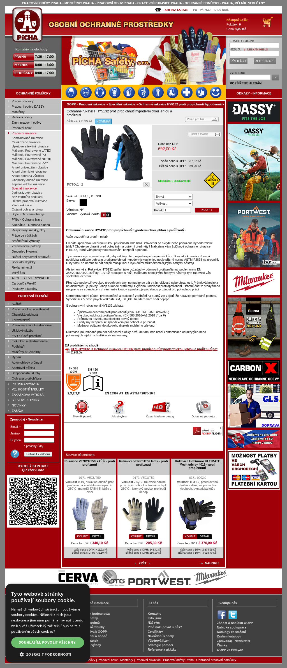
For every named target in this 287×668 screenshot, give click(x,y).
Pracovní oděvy (22, 101)
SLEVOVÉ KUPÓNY (26, 400)
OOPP (71, 104)
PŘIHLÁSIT (238, 61)
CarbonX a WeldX (24, 283)
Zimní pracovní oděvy (26, 122)
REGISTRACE (265, 61)
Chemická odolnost (25, 314)
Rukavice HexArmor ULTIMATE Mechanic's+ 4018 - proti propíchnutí (197, 464)
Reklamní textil (22, 267)
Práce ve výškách (24, 235)
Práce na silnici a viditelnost (30, 309)
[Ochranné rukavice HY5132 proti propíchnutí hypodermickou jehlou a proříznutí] (108, 153)
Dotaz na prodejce (204, 416)
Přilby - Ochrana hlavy (27, 219)
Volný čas (18, 272)
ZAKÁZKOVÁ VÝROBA (27, 394)
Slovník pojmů (82, 416)
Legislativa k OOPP (92, 631)
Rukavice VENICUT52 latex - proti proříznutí (143, 462)
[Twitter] (232, 618)
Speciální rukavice (24, 188)
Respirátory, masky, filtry (28, 230)
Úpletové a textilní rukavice (30, 146)
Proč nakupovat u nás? (165, 627)
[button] (47, 654)
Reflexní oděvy (22, 117)
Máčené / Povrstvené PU (29, 154)
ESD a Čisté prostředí (26, 336)
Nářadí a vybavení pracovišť (31, 256)
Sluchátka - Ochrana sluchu (31, 224)
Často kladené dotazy (160, 416)
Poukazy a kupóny (24, 288)
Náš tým (154, 622)
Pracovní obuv (22, 128)
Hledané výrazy (89, 645)
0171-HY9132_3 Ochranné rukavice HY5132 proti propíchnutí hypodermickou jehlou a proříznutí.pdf (144, 349)
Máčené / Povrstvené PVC (30, 163)
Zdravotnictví (21, 320)
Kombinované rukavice (27, 138)
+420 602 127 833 (175, 9)
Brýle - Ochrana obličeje (28, 214)
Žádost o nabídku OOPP (235, 623)
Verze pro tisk (195, 119)
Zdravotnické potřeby (26, 246)
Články (222, 645)
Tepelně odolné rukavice (28, 184)
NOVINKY (19, 405)
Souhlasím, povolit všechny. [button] (48, 642)
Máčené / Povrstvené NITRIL (32, 159)
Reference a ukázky (162, 649)
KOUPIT (207, 209)
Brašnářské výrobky (26, 240)
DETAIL (97, 536)
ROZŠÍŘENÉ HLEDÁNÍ (246, 83)
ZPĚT (143, 563)
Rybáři (16, 357)
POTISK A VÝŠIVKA (25, 384)
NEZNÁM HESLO (257, 49)
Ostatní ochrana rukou (27, 209)
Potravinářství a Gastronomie (32, 325)
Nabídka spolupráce (231, 627)
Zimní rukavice (22, 205)
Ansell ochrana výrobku (28, 175)
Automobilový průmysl (27, 362)
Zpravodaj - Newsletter (233, 640)
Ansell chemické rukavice (29, 171)
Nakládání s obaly (161, 636)
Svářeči (17, 304)
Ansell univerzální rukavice (30, 167)
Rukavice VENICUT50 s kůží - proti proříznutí (89, 462)
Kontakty (154, 613)
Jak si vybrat (119, 416)
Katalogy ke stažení (231, 632)
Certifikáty (155, 631)
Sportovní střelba (23, 367)
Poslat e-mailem (199, 134)
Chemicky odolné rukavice (30, 180)
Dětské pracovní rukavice (29, 201)
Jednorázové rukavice (27, 192)
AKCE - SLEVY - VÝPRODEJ (32, 278)
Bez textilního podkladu (27, 196)
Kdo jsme (155, 618)
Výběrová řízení (159, 640)
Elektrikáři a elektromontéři (30, 341)
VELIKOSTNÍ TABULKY (28, 389)
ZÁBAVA (17, 410)
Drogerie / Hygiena (24, 251)
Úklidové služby (22, 330)
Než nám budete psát (94, 613)
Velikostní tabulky (91, 627)
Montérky (18, 112)
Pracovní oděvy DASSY (28, 106)
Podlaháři (18, 346)
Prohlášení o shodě (92, 636)
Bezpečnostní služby (26, 373)
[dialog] (48, 623)
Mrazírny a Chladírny (26, 351)
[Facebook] (222, 618)
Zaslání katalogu (229, 636)
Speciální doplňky (24, 262)
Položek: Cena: (236, 24)
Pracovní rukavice (24, 133)
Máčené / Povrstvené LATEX (31, 150)
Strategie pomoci (160, 645)
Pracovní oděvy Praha (178, 660)
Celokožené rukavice (26, 142)
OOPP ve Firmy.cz (230, 649)
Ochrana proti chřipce (26, 378)
